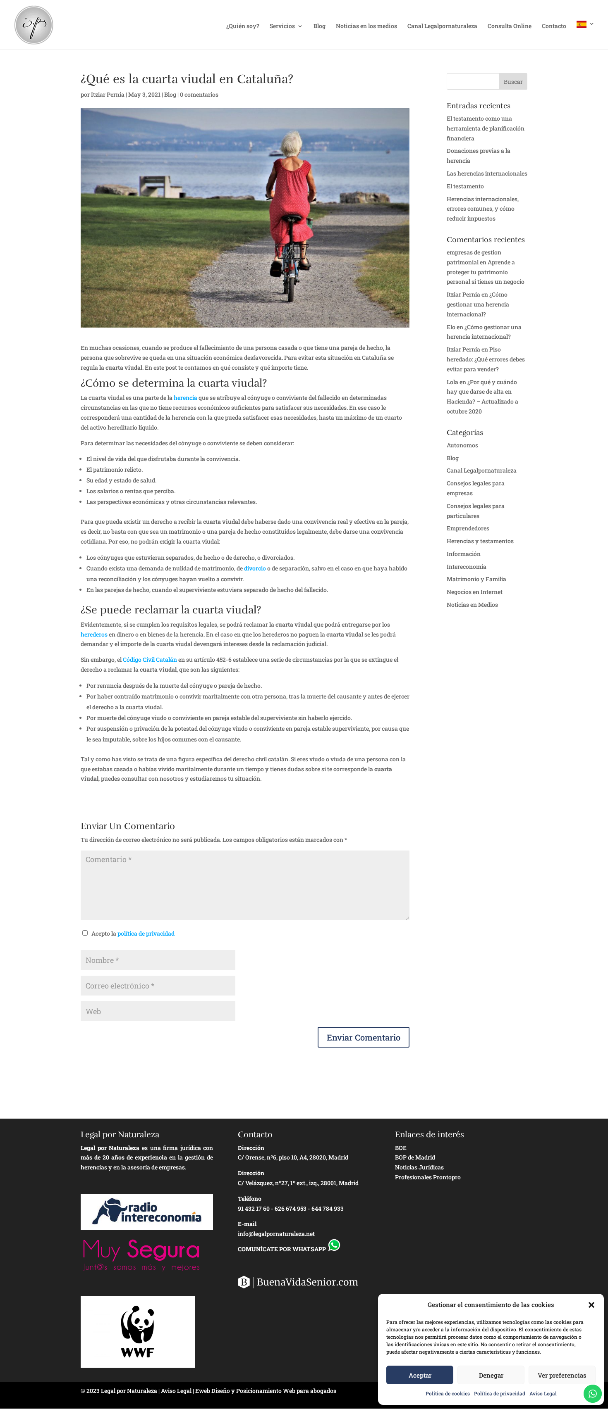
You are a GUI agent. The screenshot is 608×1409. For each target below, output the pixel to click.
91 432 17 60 (254, 1208)
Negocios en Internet (475, 592)
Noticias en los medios (366, 26)
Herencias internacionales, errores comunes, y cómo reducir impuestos (483, 209)
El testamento (465, 186)
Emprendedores (468, 528)
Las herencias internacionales (487, 173)
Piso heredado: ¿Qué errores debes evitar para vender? (486, 359)
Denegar (491, 1375)
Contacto (554, 26)
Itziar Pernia (107, 94)
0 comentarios (199, 94)
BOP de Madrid (415, 1157)
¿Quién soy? (242, 26)
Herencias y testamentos (480, 541)
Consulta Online (509, 26)
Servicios (282, 26)
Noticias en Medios (472, 604)
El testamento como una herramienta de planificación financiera (485, 128)
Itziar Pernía (463, 349)
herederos (94, 634)
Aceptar (420, 1375)
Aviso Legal (543, 1393)
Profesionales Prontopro (428, 1177)
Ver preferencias (562, 1375)
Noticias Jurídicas (419, 1167)
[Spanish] (586, 35)
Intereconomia (466, 566)
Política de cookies (448, 1393)
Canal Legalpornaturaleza (442, 26)
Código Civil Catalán (150, 659)
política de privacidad (146, 933)
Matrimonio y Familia (476, 579)
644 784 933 (327, 1208)
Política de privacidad (499, 1393)
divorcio (255, 568)
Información (464, 554)
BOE (401, 1148)
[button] (591, 1305)
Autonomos (462, 445)
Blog (320, 26)
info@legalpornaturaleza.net (276, 1234)
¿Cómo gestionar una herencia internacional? (478, 304)
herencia (185, 398)
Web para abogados (309, 1391)
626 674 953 (290, 1208)
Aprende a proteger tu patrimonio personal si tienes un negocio (485, 272)
